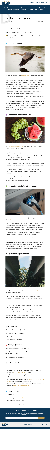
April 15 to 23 (40, 366)
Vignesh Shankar (40, 21)
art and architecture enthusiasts (36, 375)
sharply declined (25, 75)
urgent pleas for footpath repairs (21, 385)
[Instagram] (45, 425)
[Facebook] (43, 425)
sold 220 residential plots (19, 372)
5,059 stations (11, 220)
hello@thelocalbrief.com (43, 427)
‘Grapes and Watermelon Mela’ (15, 146)
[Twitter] (47, 425)
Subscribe (41, 418)
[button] (46, 2)
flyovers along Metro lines (33, 290)
